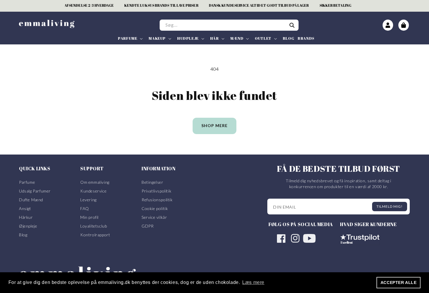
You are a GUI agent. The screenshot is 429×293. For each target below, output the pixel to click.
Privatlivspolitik (156, 190)
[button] (129, 38)
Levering (88, 199)
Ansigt (25, 208)
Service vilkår (154, 217)
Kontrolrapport (95, 234)
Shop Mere (214, 125)
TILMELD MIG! (389, 206)
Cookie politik (155, 208)
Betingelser (152, 182)
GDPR (148, 225)
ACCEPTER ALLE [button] (399, 282)
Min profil (89, 217)
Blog (23, 234)
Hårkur (26, 217)
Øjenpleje (28, 225)
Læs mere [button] (253, 282)
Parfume (27, 182)
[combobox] (229, 25)
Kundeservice (93, 190)
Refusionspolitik (157, 199)
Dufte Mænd (31, 199)
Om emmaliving (94, 182)
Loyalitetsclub (93, 225)
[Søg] (292, 25)
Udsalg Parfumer (35, 190)
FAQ (84, 208)
